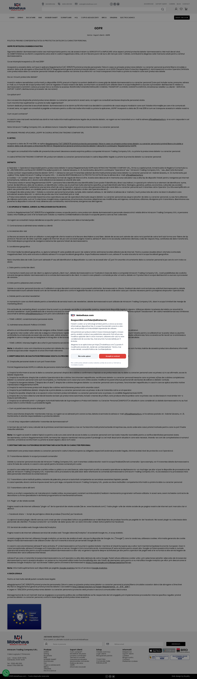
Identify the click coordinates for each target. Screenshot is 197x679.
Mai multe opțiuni (84, 356)
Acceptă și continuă (113, 356)
